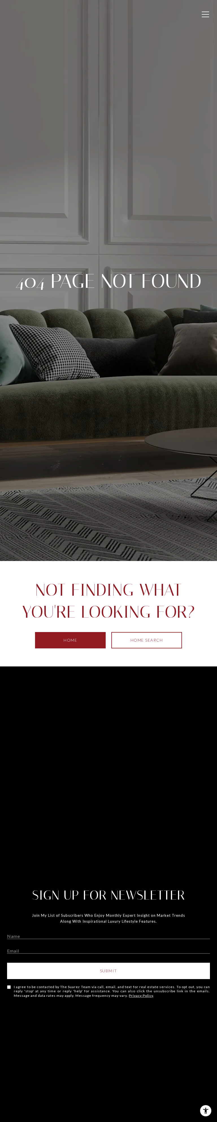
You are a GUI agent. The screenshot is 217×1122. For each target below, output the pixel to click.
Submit (108, 970)
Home (70, 640)
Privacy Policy (141, 995)
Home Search (147, 640)
